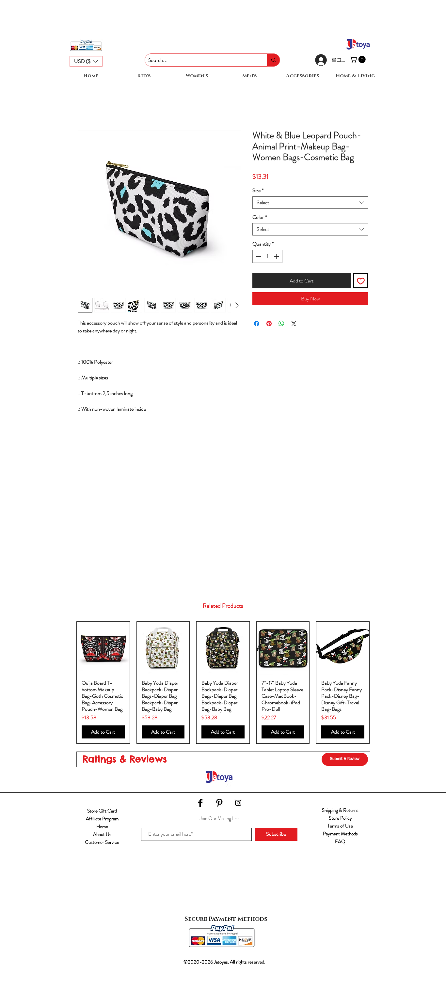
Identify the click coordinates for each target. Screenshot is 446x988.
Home (102, 826)
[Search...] (273, 60)
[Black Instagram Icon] (238, 803)
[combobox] (310, 202)
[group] (223, 682)
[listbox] (86, 61)
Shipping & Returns (340, 810)
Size (257, 190)
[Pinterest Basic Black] (219, 803)
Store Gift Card (102, 810)
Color (259, 217)
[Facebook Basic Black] (200, 803)
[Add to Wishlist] (360, 280)
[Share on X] (294, 323)
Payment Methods (340, 833)
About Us (102, 834)
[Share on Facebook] (257, 323)
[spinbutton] (267, 256)
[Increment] (276, 256)
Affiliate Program (102, 818)
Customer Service (102, 842)
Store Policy (340, 818)
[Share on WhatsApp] (281, 323)
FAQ (340, 841)
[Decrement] (258, 256)
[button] (86, 61)
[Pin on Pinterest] (269, 323)
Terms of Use (340, 825)
